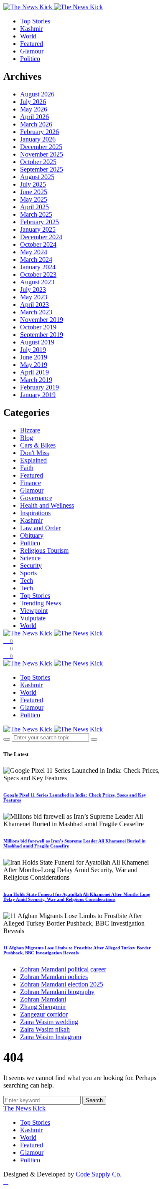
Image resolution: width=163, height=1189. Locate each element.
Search (94, 1100)
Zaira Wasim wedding (49, 1021)
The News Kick (24, 1108)
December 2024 (41, 236)
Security (31, 565)
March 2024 (36, 259)
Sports (28, 573)
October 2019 (38, 327)
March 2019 (36, 379)
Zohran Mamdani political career (63, 969)
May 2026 (33, 109)
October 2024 (38, 244)
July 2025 (33, 184)
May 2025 (33, 199)
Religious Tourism (44, 550)
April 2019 (34, 372)
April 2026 (34, 116)
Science (30, 558)
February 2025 (39, 221)
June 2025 (33, 191)
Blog (26, 437)
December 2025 (41, 146)
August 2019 (37, 342)
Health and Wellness (47, 505)
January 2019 (38, 394)
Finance (30, 482)
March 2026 (36, 124)
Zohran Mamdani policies (54, 976)
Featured (31, 43)
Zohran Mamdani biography (57, 991)
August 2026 (37, 94)
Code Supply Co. (99, 1174)
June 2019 (33, 357)
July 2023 (33, 289)
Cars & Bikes (38, 445)
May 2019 (33, 364)
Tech (26, 580)
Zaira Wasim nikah (45, 1029)
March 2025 (36, 214)
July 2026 (33, 101)
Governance (36, 497)
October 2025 (38, 161)
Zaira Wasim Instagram (50, 1036)
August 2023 (37, 282)
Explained (33, 460)
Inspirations (35, 512)
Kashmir (31, 28)
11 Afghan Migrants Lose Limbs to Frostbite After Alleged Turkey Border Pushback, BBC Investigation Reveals (77, 950)
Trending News (40, 603)
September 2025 (41, 169)
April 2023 (34, 304)
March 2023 (36, 312)
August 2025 (37, 176)
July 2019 (33, 349)
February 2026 (39, 131)
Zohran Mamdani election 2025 (61, 984)
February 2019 (39, 387)
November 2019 (41, 319)
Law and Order (40, 527)
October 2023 (38, 274)
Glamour (31, 51)
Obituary (31, 535)
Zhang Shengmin (43, 1006)
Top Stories (35, 21)
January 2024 (38, 267)
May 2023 (33, 297)
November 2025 (41, 154)
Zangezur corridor (44, 1014)
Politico (30, 58)
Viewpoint (34, 610)
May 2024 (33, 252)
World (28, 36)
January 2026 (38, 139)
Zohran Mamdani (43, 999)
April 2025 (34, 206)
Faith (26, 467)
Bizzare (30, 430)
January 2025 (38, 229)
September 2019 (41, 334)
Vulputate (33, 618)
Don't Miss (34, 452)
